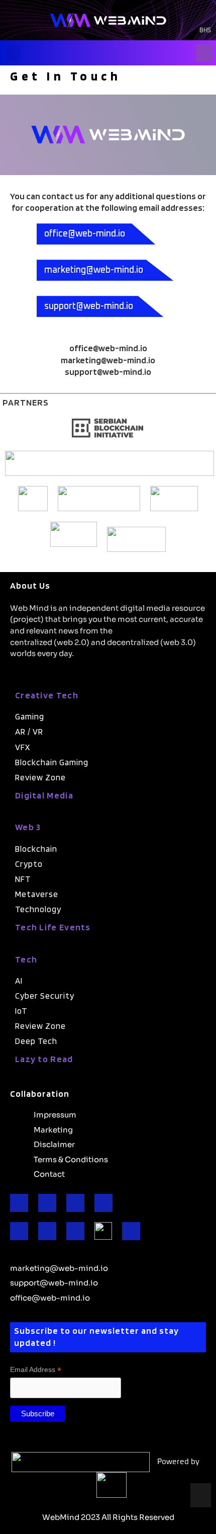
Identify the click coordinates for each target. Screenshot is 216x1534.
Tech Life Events (53, 927)
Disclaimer (54, 1143)
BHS (205, 31)
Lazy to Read (44, 1059)
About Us (30, 585)
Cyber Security (44, 996)
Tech (26, 959)
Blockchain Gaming (51, 762)
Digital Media (44, 795)
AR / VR (29, 731)
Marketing (53, 1129)
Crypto (29, 864)
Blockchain (36, 849)
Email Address (35, 1370)
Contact (49, 1173)
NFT (23, 879)
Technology (38, 909)
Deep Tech (36, 1041)
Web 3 (28, 827)
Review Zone (40, 777)
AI (19, 981)
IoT (21, 1011)
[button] (14, 53)
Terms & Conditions (71, 1158)
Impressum (55, 1113)
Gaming (29, 716)
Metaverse (36, 894)
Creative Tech (46, 695)
